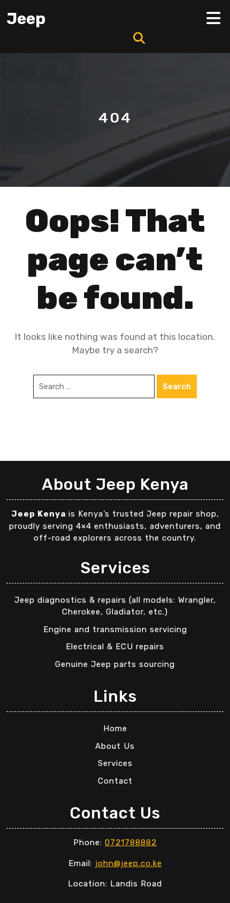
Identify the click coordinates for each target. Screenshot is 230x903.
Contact (115, 781)
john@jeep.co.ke (128, 863)
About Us (115, 746)
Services (115, 763)
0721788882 (131, 842)
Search (177, 386)
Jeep (25, 18)
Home (115, 728)
